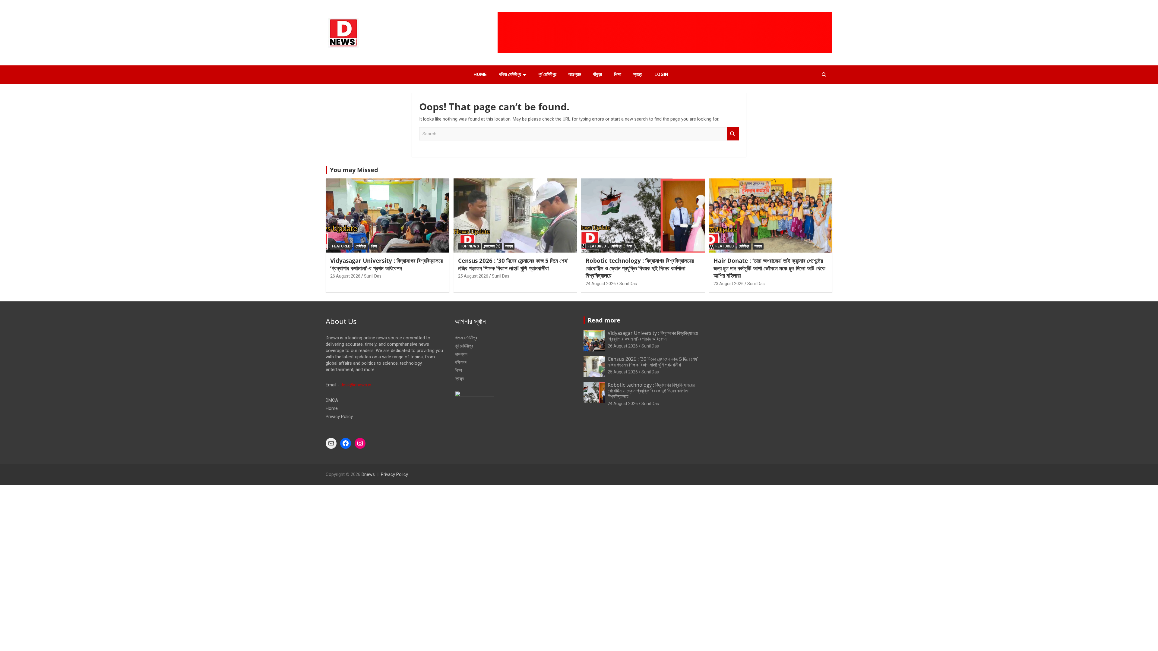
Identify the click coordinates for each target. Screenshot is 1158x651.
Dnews (368, 474)
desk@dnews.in (355, 385)
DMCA (332, 400)
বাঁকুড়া (597, 74)
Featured (341, 246)
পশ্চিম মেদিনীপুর (510, 74)
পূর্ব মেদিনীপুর (547, 74)
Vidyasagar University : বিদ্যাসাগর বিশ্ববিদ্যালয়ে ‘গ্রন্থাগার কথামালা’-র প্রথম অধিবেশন (386, 264)
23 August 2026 (728, 283)
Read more (604, 320)
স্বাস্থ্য (637, 74)
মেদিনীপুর (361, 246)
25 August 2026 (473, 276)
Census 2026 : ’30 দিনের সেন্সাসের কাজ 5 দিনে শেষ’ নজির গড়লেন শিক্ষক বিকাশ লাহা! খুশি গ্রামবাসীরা (513, 264)
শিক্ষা (617, 74)
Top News (469, 246)
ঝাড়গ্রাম (574, 74)
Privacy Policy (339, 416)
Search (733, 134)
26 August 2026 (345, 276)
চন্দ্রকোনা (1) (492, 246)
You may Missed (354, 170)
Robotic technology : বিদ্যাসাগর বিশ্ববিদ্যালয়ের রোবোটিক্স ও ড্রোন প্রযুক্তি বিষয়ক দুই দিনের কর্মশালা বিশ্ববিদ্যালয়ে (640, 268)
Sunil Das (372, 276)
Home (480, 74)
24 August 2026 (601, 283)
